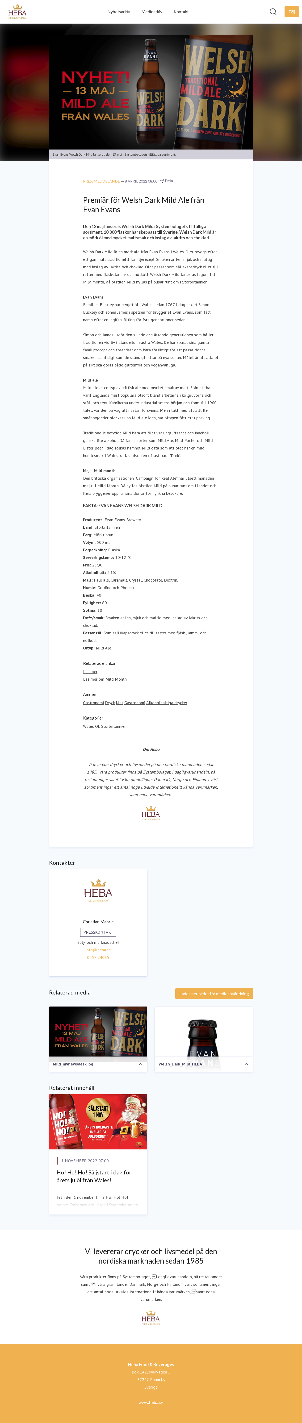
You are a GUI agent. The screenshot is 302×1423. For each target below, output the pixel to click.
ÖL (97, 726)
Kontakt (181, 11)
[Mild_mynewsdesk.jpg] (98, 1034)
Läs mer (90, 671)
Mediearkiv (151, 11)
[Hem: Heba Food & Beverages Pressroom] (18, 12)
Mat (119, 702)
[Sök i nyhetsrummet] (273, 12)
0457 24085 (98, 957)
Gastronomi (93, 702)
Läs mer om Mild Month (105, 679)
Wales (88, 726)
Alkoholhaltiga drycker (166, 702)
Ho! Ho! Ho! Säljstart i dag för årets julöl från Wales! (94, 1176)
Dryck (110, 702)
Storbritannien (113, 726)
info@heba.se (98, 950)
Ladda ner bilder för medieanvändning (214, 993)
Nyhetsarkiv (118, 11)
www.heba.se (151, 1402)
